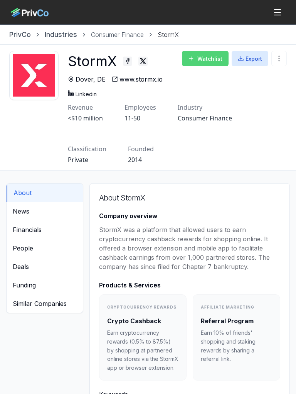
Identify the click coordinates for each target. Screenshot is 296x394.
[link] (168, 34)
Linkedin (86, 94)
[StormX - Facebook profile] (127, 61)
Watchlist (209, 58)
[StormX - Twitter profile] (143, 61)
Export (254, 58)
